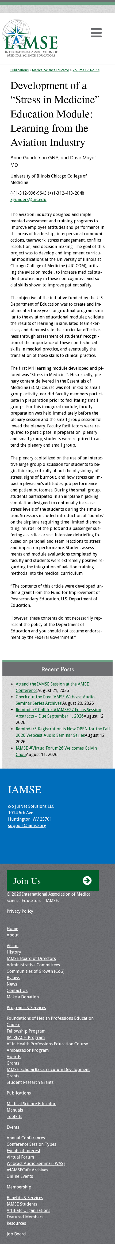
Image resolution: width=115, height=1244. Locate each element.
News (12, 984)
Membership (19, 1187)
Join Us (27, 880)
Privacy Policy (20, 911)
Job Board (16, 1234)
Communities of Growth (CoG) (35, 971)
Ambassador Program (28, 1050)
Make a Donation (23, 996)
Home (12, 928)
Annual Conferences (26, 1137)
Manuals (15, 1110)
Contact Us (17, 990)
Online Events (20, 1176)
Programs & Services (26, 1007)
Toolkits (14, 1116)
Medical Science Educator (50, 70)
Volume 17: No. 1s (86, 70)
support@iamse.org (27, 825)
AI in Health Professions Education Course (47, 1043)
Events (13, 1127)
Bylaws (13, 977)
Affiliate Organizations (28, 1210)
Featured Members (25, 1216)
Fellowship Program (26, 1031)
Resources (16, 1223)
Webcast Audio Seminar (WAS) (36, 1163)
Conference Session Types (31, 1144)
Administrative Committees (33, 964)
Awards (14, 1056)
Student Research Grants (30, 1082)
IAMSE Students (22, 1204)
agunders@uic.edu (28, 199)
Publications (19, 70)
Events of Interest (23, 1150)
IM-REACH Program (26, 1037)
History (14, 952)
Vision (12, 945)
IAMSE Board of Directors (31, 958)
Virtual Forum (20, 1157)
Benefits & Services (25, 1197)
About (13, 935)
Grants (13, 1063)
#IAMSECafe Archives (27, 1169)
